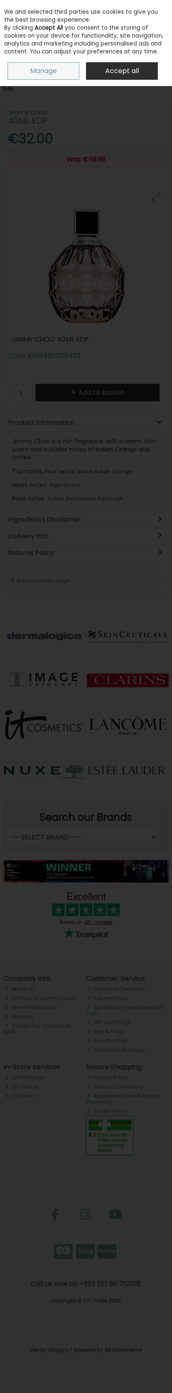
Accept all (122, 71)
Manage (43, 71)
